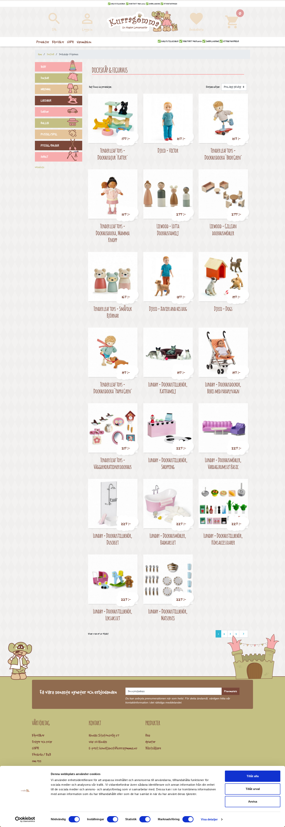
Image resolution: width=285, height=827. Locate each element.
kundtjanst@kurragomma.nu (118, 748)
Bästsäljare (153, 748)
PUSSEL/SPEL (49, 134)
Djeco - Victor (168, 150)
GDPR (35, 748)
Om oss (36, 761)
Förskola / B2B (41, 754)
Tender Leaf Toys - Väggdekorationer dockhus (113, 463)
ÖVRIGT (44, 157)
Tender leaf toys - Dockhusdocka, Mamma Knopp (113, 233)
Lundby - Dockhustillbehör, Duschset (112, 539)
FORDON (44, 112)
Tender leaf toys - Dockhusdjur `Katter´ (113, 153)
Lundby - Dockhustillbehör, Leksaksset (112, 614)
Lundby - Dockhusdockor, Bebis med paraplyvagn (223, 387)
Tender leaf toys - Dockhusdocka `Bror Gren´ (223, 153)
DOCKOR (45, 78)
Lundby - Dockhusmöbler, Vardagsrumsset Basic (223, 463)
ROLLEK (45, 123)
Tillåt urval (253, 789)
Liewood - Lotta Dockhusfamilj (168, 229)
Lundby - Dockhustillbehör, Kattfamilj (167, 387)
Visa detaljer (209, 819)
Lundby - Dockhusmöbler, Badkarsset (168, 539)
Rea (147, 735)
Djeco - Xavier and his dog (168, 309)
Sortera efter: (213, 86)
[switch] (112, 819)
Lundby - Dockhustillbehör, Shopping (167, 463)
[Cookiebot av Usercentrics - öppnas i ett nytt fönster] (25, 819)
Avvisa (252, 801)
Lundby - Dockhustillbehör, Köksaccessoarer (223, 539)
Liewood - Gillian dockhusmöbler (223, 229)
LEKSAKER (46, 100)
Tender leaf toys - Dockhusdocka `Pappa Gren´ (112, 387)
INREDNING (46, 89)
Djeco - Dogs (223, 309)
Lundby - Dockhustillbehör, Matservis (167, 614)
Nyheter (150, 742)
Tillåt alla (253, 776)
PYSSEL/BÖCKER (50, 145)
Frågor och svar (42, 742)
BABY (43, 67)
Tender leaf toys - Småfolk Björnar (112, 312)
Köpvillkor (38, 735)
